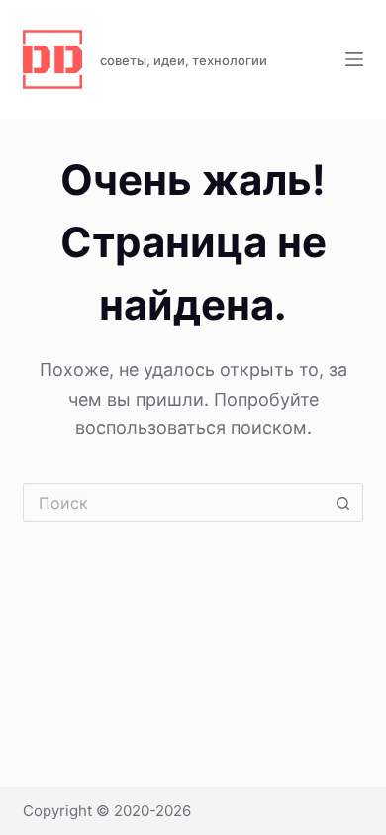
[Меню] (354, 59)
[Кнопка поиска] (343, 502)
